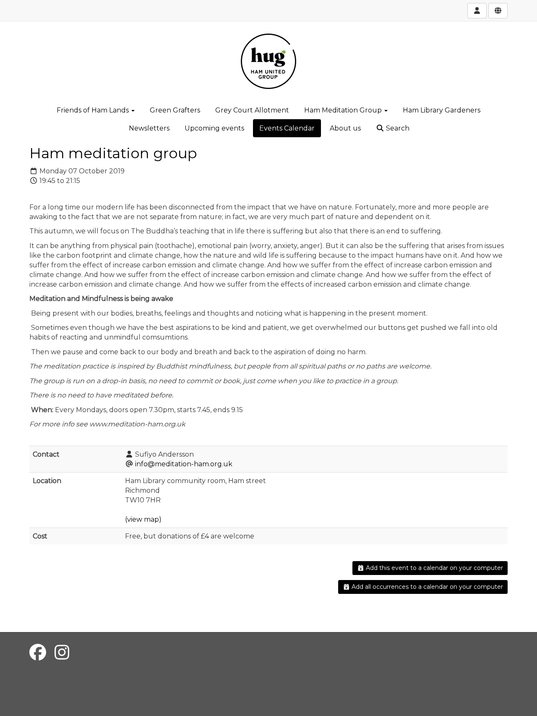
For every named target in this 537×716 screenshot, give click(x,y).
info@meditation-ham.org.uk (183, 464)
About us (345, 128)
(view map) (143, 519)
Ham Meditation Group (343, 110)
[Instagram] (62, 652)
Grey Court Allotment (252, 110)
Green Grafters (175, 110)
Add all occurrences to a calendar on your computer (426, 587)
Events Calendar (287, 128)
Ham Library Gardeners (441, 110)
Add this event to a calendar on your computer (433, 568)
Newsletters (149, 128)
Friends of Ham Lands (93, 110)
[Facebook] (37, 652)
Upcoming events (214, 128)
